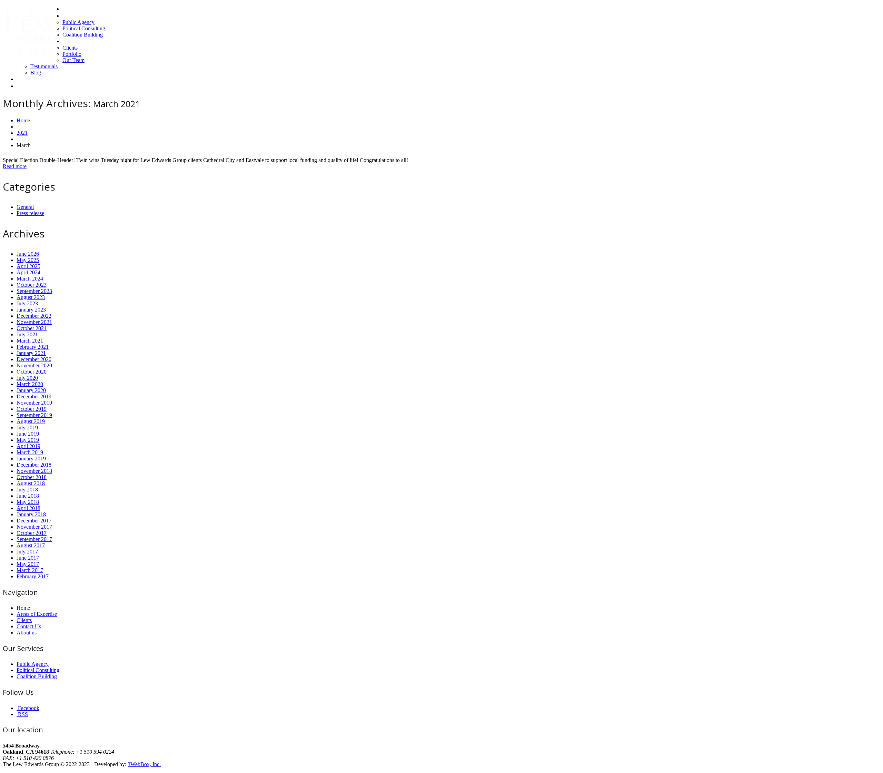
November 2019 (34, 403)
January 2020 (31, 390)
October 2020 (32, 372)
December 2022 (34, 316)
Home (69, 9)
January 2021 (31, 353)
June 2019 (28, 434)
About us (72, 41)
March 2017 (30, 570)
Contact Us (29, 79)
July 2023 (27, 303)
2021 (22, 133)
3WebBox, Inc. (144, 764)
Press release (30, 213)
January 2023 (31, 310)
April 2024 (28, 272)
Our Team (73, 60)
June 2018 (28, 496)
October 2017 (32, 533)
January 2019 (31, 458)
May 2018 (28, 502)
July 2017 (27, 552)
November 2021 (34, 322)
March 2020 (30, 384)
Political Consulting (83, 28)
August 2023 (31, 297)
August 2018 (31, 483)
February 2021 (33, 347)
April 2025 (28, 266)
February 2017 (33, 576)
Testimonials (44, 66)
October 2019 (32, 409)
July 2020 (27, 378)
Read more (15, 166)
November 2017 (34, 527)
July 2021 (27, 334)
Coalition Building (82, 35)
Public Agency (78, 22)
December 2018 (34, 465)
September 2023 (34, 291)
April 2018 (28, 508)
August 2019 (31, 421)
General (25, 207)
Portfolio (71, 54)
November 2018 (34, 471)
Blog (35, 72)
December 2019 (34, 396)
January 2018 (31, 514)
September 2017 (34, 539)
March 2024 (30, 279)
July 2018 (27, 489)
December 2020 (34, 359)
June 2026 (28, 254)
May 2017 (28, 564)
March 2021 (30, 341)
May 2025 (28, 260)
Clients (70, 48)
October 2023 (32, 285)
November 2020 (34, 365)
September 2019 (34, 415)
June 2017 (28, 558)
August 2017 (31, 545)
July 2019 (27, 427)
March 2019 (30, 452)
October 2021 (32, 328)
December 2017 (34, 520)
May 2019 (28, 440)
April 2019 (28, 446)
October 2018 (32, 477)
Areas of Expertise (82, 15)
